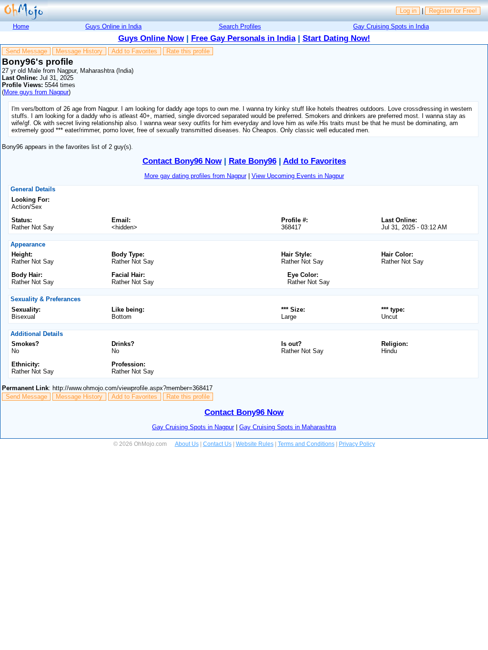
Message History (79, 51)
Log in (408, 10)
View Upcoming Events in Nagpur (298, 175)
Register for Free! (453, 10)
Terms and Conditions (306, 444)
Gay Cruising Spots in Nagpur (193, 427)
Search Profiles (240, 26)
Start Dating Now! (336, 38)
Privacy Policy (357, 444)
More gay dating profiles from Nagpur (195, 175)
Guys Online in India (113, 26)
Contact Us (217, 444)
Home (21, 26)
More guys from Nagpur (36, 92)
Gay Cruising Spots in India (391, 26)
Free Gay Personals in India (243, 38)
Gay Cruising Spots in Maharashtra (287, 427)
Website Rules (255, 444)
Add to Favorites (134, 51)
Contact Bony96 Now (182, 161)
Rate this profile (188, 51)
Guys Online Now (151, 38)
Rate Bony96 (252, 161)
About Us (187, 444)
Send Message (26, 51)
